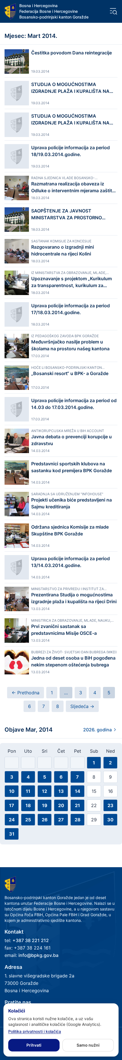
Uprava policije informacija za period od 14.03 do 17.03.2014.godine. (74, 404)
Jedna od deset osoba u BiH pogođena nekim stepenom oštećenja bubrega (73, 661)
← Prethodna (25, 692)
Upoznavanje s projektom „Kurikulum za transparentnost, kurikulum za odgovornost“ (71, 282)
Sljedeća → (82, 706)
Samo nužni (88, 1045)
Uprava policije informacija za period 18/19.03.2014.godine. (70, 151)
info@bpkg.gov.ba (38, 955)
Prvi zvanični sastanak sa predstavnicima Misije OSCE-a (64, 629)
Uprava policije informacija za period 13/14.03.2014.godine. (70, 562)
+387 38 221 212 (30, 940)
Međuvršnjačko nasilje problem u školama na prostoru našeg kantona (70, 345)
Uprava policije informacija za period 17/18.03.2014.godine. (70, 309)
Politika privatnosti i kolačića (34, 1031)
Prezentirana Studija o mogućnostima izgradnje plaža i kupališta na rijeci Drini (74, 598)
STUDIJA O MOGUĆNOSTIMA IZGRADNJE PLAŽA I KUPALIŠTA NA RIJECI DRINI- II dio (70, 88)
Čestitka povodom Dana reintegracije (71, 53)
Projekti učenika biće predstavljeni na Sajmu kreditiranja (71, 503)
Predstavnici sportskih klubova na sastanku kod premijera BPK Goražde (71, 467)
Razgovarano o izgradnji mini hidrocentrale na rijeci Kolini (62, 250)
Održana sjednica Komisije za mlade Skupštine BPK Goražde (70, 530)
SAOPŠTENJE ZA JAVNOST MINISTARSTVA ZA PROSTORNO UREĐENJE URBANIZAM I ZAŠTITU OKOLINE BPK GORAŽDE (69, 214)
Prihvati (33, 1045)
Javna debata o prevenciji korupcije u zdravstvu (71, 440)
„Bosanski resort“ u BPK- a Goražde (69, 373)
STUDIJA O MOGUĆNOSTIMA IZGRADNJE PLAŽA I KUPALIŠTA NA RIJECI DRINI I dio (70, 119)
